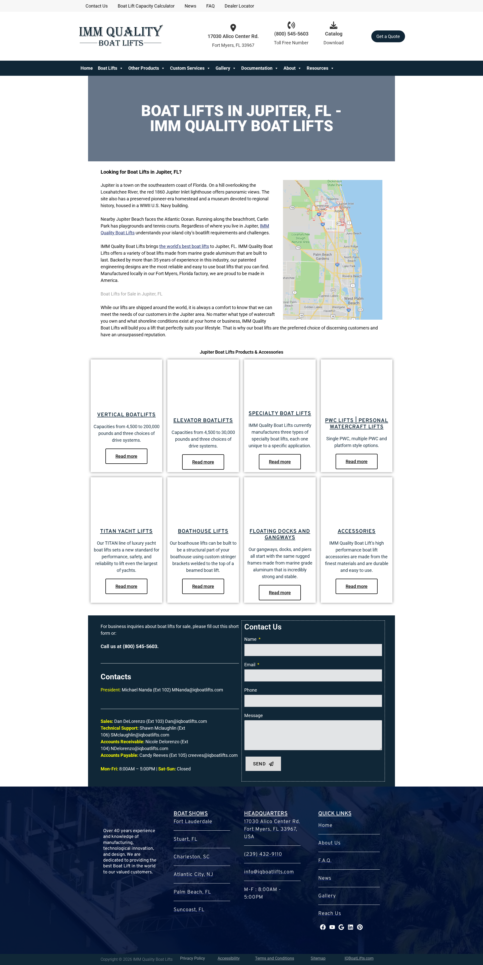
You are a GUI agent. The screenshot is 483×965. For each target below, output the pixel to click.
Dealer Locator (239, 6)
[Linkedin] (350, 927)
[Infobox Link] (291, 36)
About (290, 68)
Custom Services (187, 68)
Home (86, 68)
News (190, 6)
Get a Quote (388, 36)
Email (250, 664)
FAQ (210, 6)
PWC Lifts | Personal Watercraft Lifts (356, 423)
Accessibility (229, 958)
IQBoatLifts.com (359, 958)
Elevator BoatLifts (203, 420)
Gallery (223, 68)
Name (251, 639)
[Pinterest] (360, 927)
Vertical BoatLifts (126, 415)
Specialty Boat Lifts (280, 413)
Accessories (357, 531)
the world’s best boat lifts (184, 246)
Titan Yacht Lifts (126, 531)
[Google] (341, 927)
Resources (317, 68)
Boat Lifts (107, 68)
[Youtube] (332, 927)
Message (253, 715)
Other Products (143, 68)
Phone (250, 690)
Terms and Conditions (274, 958)
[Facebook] (323, 927)
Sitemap (318, 958)
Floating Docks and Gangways (280, 534)
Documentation (256, 68)
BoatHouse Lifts (203, 531)
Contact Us (97, 6)
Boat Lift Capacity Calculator (146, 6)
